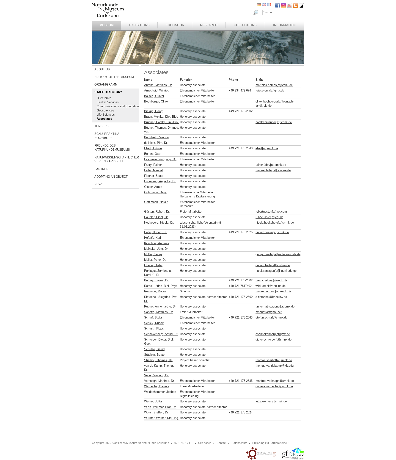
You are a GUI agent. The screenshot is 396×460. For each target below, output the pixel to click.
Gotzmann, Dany (155, 192)
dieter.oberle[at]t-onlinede (273, 265)
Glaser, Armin (153, 186)
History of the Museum (114, 77)
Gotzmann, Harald (156, 202)
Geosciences (105, 110)
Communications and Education (118, 106)
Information (284, 25)
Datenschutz (239, 443)
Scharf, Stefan (153, 317)
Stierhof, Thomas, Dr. (158, 360)
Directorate (104, 98)
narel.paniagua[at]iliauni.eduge (276, 270)
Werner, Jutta (153, 401)
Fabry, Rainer (153, 164)
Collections (245, 25)
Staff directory (108, 92)
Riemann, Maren (155, 291)
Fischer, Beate (153, 175)
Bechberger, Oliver (156, 101)
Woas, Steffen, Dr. (156, 412)
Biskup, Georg (153, 111)
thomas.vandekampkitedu (275, 365)
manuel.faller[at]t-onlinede (273, 170)
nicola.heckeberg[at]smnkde (275, 222)
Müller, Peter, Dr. (155, 259)
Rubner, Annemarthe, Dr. (160, 306)
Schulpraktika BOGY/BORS (106, 136)
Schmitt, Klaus (154, 328)
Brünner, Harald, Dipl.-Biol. (161, 122)
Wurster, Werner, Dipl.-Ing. (161, 418)
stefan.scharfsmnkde (271, 317)
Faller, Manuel (153, 170)
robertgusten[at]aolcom (271, 211)
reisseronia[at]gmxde (270, 90)
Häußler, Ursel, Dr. (156, 217)
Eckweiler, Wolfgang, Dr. (160, 159)
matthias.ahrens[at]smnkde (274, 85)
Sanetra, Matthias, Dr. (158, 312)
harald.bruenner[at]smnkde (274, 122)
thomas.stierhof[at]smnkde (274, 360)
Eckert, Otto (152, 153)
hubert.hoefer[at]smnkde (272, 232)
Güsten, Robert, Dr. (157, 211)
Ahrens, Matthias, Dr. (158, 85)
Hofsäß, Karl (152, 237)
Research (208, 25)
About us (102, 69)
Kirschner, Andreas (156, 243)
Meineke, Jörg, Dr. (156, 248)
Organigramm (106, 84)
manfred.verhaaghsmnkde (275, 380)
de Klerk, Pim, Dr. (156, 142)
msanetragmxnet (269, 312)
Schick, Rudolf (154, 323)
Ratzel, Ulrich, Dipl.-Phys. (161, 286)
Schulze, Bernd (154, 349)
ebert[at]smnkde (267, 148)
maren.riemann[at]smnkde (273, 291)
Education (175, 25)
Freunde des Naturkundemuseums (112, 147)
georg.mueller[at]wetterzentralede (278, 254)
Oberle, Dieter (153, 265)
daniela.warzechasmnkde (274, 386)
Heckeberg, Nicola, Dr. (159, 222)
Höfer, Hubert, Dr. (155, 232)
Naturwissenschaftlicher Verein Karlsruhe (116, 159)
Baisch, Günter (154, 96)
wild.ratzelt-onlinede (271, 286)
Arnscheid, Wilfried (156, 90)
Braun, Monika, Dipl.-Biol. (161, 116)
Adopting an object (111, 176)
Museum (106, 25)
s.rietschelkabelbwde (271, 297)
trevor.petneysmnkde (271, 280)
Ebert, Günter (153, 148)
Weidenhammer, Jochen (160, 391)
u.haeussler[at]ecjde (269, 217)
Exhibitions (139, 25)
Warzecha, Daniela (156, 386)
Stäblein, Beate (154, 354)
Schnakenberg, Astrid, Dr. (161, 334)
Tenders (101, 126)
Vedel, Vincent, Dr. (156, 375)
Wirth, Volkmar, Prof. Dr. (160, 407)
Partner (101, 169)
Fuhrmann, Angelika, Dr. (160, 181)
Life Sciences (106, 114)
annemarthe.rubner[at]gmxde (275, 306)
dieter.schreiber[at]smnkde (274, 339)
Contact (221, 443)
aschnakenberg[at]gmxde (273, 334)
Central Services (108, 102)
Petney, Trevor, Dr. (156, 280)
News (98, 184)
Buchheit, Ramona (156, 137)
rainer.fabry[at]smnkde (271, 164)
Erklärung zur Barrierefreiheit (270, 443)
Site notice (204, 443)
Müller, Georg (153, 254)
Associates (104, 118)
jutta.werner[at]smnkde (271, 401)
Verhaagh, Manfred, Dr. (159, 380)
